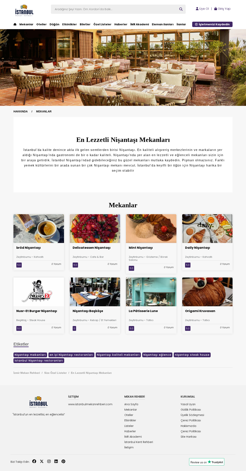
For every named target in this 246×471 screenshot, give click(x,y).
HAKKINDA (20, 111)
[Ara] (181, 9)
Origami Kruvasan (200, 311)
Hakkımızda (188, 426)
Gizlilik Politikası (191, 410)
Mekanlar (26, 24)
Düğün (54, 24)
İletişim (129, 447)
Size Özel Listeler (55, 372)
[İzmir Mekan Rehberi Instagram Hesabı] (49, 462)
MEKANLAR (44, 111)
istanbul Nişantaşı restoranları (39, 360)
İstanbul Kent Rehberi (138, 442)
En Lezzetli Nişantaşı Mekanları (91, 372)
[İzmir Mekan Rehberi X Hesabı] (42, 462)
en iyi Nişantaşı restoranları (71, 355)
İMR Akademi (139, 24)
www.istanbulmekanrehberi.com (90, 404)
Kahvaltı (38, 257)
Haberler (120, 24)
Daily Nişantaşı (197, 247)
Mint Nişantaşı (141, 247)
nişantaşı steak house (192, 355)
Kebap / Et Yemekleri (103, 320)
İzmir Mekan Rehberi (26, 372)
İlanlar (181, 24)
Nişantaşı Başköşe (88, 311)
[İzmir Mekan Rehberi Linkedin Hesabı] (56, 462)
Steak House (37, 320)
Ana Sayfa (131, 404)
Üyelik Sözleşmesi (192, 415)
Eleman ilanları (163, 24)
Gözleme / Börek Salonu (148, 258)
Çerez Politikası (191, 420)
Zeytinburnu (23, 257)
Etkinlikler (69, 24)
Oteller (41, 24)
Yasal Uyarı (188, 404)
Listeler (129, 426)
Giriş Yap (224, 9)
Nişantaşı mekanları (30, 355)
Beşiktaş (21, 320)
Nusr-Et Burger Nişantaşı (36, 311)
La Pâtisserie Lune (143, 311)
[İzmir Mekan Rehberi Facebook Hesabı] (34, 462)
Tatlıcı (149, 320)
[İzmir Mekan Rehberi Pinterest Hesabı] (63, 462)
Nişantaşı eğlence (157, 355)
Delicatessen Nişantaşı (92, 247)
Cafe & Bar (97, 257)
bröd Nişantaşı (28, 247)
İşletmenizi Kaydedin (214, 24)
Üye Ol (204, 9)
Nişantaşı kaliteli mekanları (118, 355)
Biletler (85, 24)
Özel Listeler (102, 24)
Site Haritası (188, 437)
